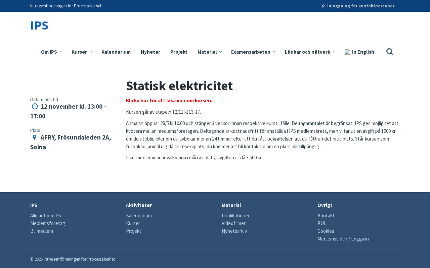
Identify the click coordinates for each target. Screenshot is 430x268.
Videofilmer (234, 223)
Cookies (325, 231)
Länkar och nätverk (308, 52)
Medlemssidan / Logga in (343, 238)
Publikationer (236, 215)
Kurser (80, 52)
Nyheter (150, 52)
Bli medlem (41, 231)
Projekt (178, 52)
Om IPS (49, 52)
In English (363, 52)
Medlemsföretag (47, 223)
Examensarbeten (251, 52)
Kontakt (326, 215)
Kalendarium (116, 52)
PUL (322, 223)
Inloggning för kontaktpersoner (360, 6)
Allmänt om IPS (45, 215)
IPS (39, 25)
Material (208, 52)
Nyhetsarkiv (234, 231)
